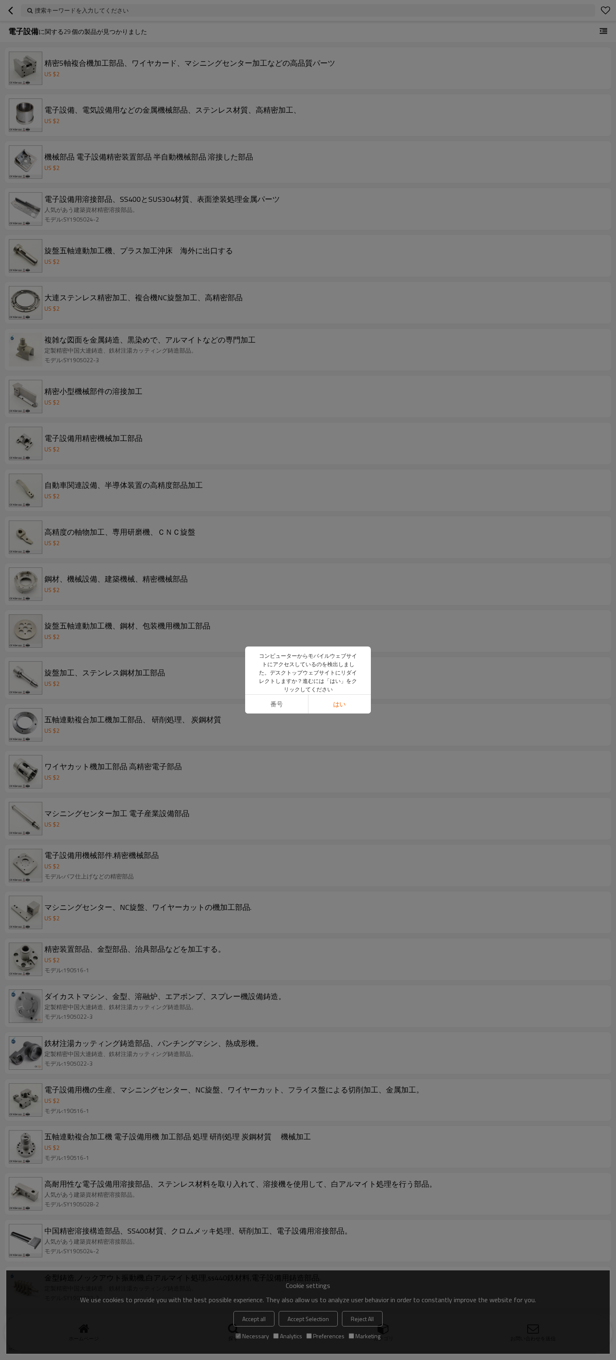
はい (339, 704)
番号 (276, 704)
